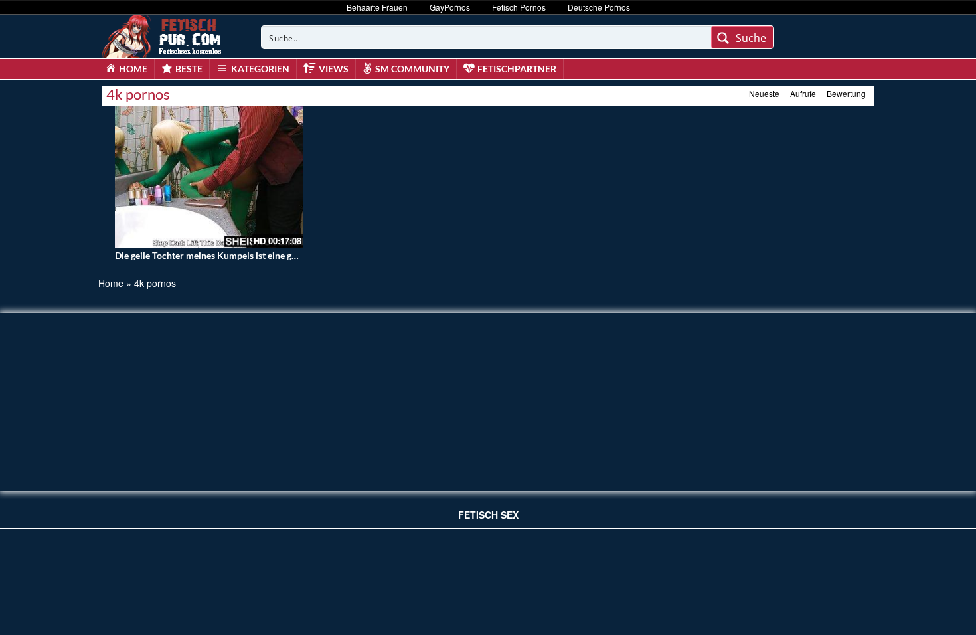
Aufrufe (803, 93)
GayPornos (450, 7)
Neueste (764, 93)
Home (110, 283)
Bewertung (846, 93)
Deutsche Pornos (599, 7)
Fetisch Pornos (519, 7)
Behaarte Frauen (377, 7)
